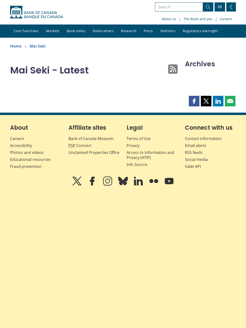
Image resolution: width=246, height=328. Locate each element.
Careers (226, 19)
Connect (80, 145)
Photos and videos (27, 152)
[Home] (36, 12)
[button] (194, 101)
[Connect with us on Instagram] (108, 184)
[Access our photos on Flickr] (154, 184)
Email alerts (195, 145)
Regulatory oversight (200, 31)
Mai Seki (38, 46)
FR (220, 7)
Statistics (168, 31)
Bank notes (76, 31)
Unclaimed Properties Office (93, 152)
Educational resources (30, 159)
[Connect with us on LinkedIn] (139, 184)
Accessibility (21, 145)
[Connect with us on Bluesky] (123, 184)
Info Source (137, 164)
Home (15, 46)
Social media (196, 159)
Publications (103, 31)
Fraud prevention (26, 166)
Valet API (193, 166)
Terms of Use (139, 138)
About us (169, 19)
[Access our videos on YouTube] (169, 184)
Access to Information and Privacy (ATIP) (150, 155)
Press (148, 31)
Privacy (133, 145)
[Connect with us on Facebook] (92, 184)
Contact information (203, 138)
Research (128, 31)
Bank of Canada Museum (90, 138)
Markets (53, 31)
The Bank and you (198, 19)
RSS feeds (194, 152)
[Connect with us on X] (77, 184)
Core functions (26, 31)
